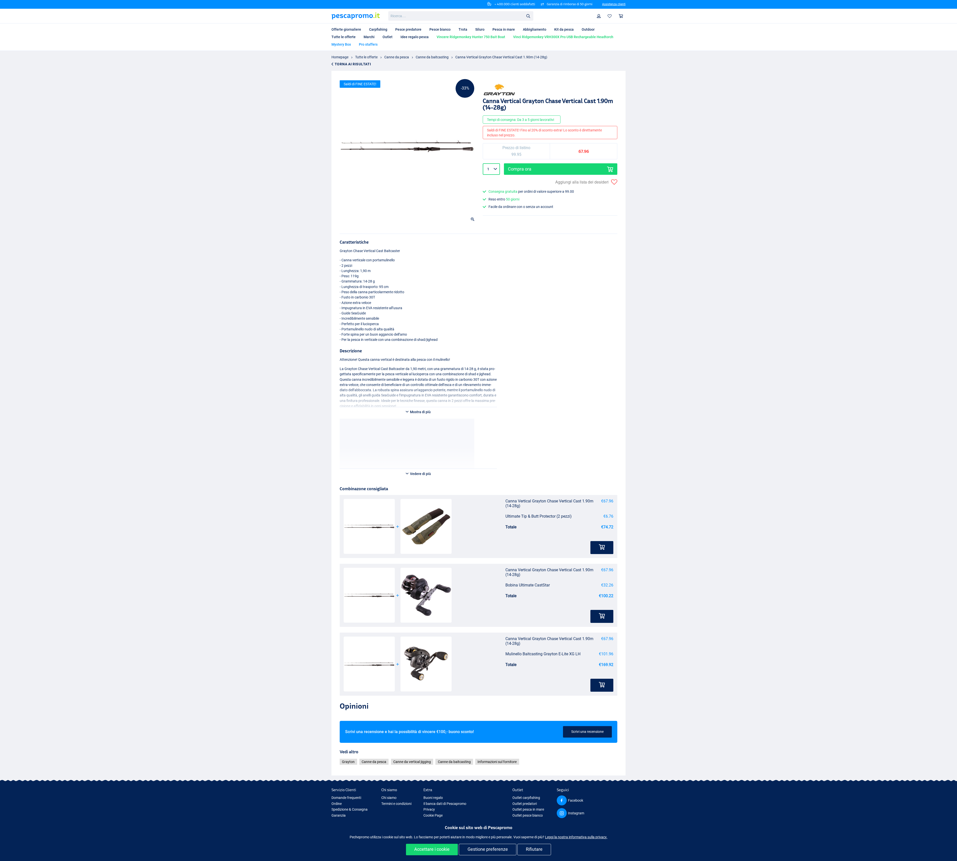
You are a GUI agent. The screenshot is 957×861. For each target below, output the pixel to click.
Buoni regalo (433, 798)
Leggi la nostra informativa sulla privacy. (576, 837)
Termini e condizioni (396, 804)
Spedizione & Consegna (349, 809)
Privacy (429, 809)
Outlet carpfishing (526, 798)
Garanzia (338, 815)
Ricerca (528, 15)
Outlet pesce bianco (527, 815)
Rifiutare (534, 849)
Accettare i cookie (432, 849)
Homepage (339, 57)
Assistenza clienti (614, 4)
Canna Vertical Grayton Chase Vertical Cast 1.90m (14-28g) (501, 57)
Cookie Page (433, 815)
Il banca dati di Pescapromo (444, 804)
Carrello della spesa (621, 16)
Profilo (599, 16)
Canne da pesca (396, 57)
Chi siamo (389, 798)
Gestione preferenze (488, 849)
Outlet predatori (524, 804)
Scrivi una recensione (587, 732)
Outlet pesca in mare (528, 809)
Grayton (348, 762)
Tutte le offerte (366, 57)
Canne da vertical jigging (412, 762)
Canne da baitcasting (432, 57)
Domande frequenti (346, 798)
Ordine (336, 804)
